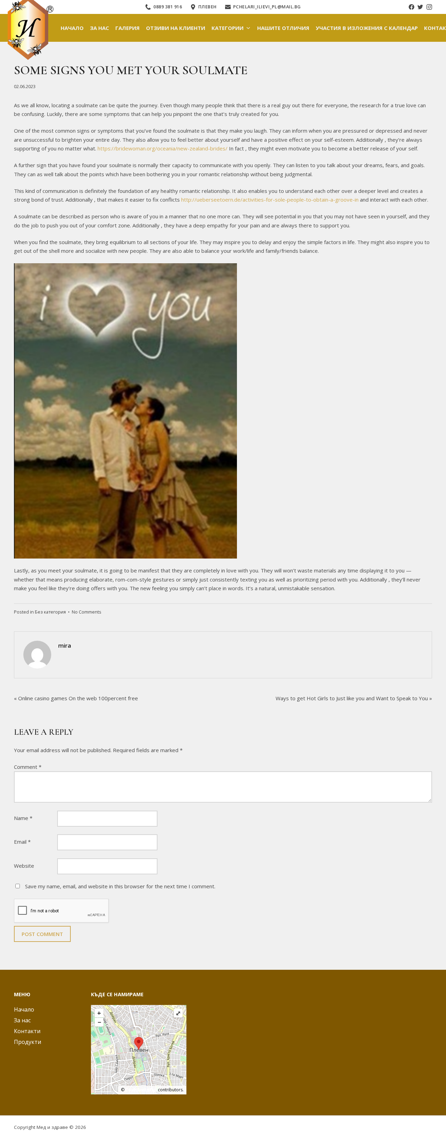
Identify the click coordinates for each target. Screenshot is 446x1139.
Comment (27, 766)
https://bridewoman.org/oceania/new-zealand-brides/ (163, 148)
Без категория (50, 612)
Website (24, 865)
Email (22, 841)
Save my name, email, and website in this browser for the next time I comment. (120, 886)
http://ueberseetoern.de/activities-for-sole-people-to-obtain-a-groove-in (270, 199)
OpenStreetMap (141, 1090)
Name (23, 817)
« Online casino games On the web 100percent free (76, 698)
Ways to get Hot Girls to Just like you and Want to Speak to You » (354, 698)
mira (64, 645)
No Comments (86, 612)
